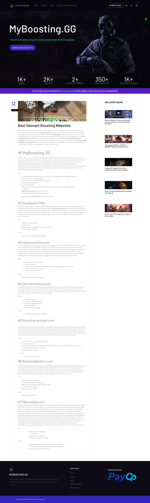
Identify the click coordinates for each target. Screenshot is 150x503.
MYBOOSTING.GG (22, 5)
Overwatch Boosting (59, 208)
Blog (52, 5)
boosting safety (35, 196)
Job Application (75, 484)
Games (44, 5)
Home (36, 5)
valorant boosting (46, 132)
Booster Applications (67, 5)
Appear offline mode (28, 191)
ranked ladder (56, 134)
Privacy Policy (75, 488)
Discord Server (66, 91)
